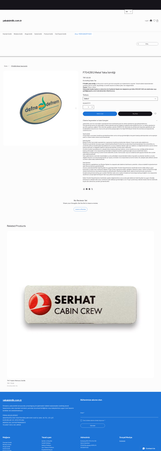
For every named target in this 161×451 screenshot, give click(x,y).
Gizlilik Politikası (46, 443)
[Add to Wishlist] (155, 114)
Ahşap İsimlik (6, 446)
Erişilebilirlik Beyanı (47, 449)
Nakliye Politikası (46, 445)
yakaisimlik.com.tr (12, 20)
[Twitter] (92, 189)
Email (82, 413)
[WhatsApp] (84, 189)
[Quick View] (80, 304)
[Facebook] (87, 189)
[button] (157, 21)
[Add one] (92, 107)
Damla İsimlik (6, 448)
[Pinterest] (89, 189)
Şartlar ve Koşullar (47, 441)
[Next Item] (76, 108)
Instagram (122, 441)
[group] (80, 309)
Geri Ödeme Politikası (48, 447)
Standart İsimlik (7, 442)
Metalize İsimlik (7, 444)
